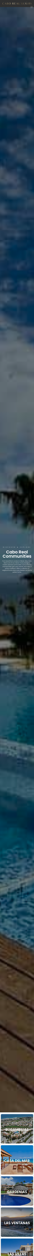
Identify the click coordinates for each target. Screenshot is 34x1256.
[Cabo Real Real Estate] (17, 5)
